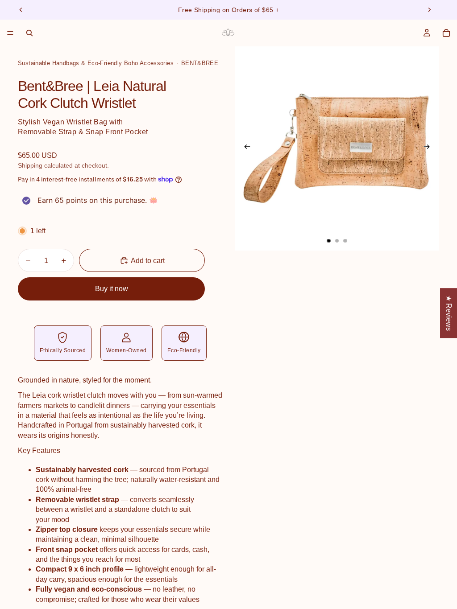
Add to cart (148, 260)
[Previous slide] (21, 10)
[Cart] (446, 33)
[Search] (29, 33)
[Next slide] (429, 10)
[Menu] (10, 33)
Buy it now (111, 288)
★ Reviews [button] (449, 313)
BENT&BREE (199, 63)
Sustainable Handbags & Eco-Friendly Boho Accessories (96, 63)
